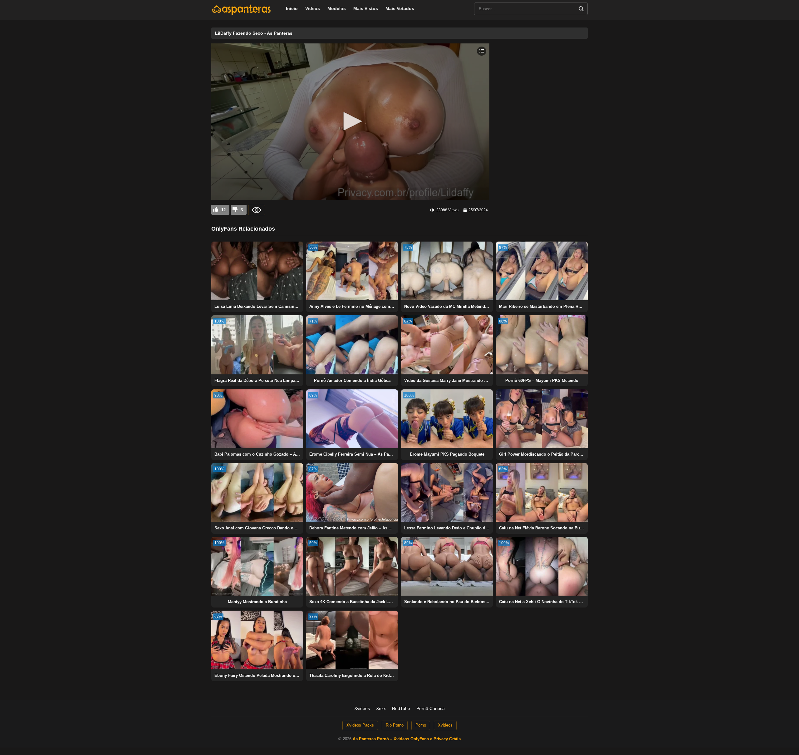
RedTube (401, 708)
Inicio (292, 8)
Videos (312, 8)
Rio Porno (395, 725)
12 (223, 210)
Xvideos (362, 708)
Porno (420, 725)
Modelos (336, 8)
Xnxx (381, 708)
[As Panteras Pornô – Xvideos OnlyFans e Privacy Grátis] (241, 13)
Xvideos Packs (360, 725)
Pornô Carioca (430, 708)
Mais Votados (399, 8)
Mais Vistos (365, 8)
